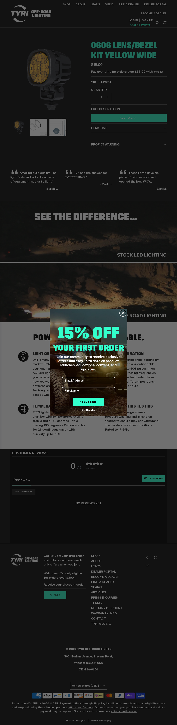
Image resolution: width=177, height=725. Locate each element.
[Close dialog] (123, 313)
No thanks (88, 410)
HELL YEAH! (88, 402)
